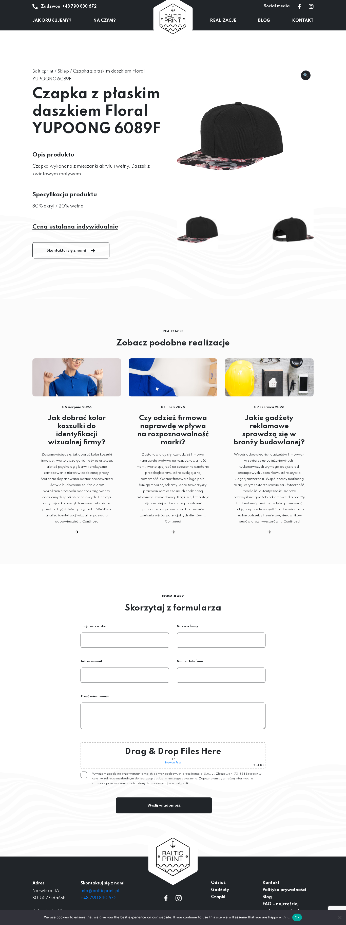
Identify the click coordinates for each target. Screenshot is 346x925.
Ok (297, 917)
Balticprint (42, 71)
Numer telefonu (190, 661)
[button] (306, 75)
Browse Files (173, 762)
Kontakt (303, 21)
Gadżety (220, 890)
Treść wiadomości (95, 696)
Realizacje (223, 21)
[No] (339, 917)
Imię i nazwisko (93, 626)
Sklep (63, 71)
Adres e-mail (91, 661)
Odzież (218, 883)
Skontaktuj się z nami (66, 250)
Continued (90, 521)
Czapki (218, 897)
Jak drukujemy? (51, 21)
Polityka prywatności (284, 890)
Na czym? (104, 21)
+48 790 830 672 (79, 7)
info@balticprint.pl (100, 891)
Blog (264, 21)
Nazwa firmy (187, 626)
